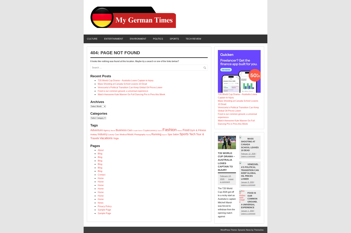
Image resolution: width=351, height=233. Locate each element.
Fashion (169, 129)
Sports (174, 39)
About (101, 150)
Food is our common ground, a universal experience (123, 91)
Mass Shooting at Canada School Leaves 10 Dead (122, 84)
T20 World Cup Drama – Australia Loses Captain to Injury (125, 80)
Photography (140, 134)
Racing (148, 134)
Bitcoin (113, 130)
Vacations (106, 138)
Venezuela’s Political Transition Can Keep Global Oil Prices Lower (130, 87)
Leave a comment (248, 156)
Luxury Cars (113, 134)
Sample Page (104, 210)
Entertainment (113, 39)
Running (156, 134)
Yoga (116, 138)
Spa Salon (173, 134)
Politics (158, 39)
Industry (102, 134)
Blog (100, 153)
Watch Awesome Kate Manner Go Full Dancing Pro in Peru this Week (131, 94)
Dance (160, 130)
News (100, 203)
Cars (129, 130)
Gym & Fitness (198, 130)
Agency (106, 130)
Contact (101, 175)
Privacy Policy (105, 206)
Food (186, 130)
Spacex (164, 134)
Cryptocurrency (150, 130)
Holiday (93, 134)
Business (121, 130)
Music (130, 134)
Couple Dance (137, 130)
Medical (123, 134)
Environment (138, 39)
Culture (92, 39)
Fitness (179, 130)
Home (101, 178)
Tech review (193, 39)
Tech (192, 134)
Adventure (96, 130)
